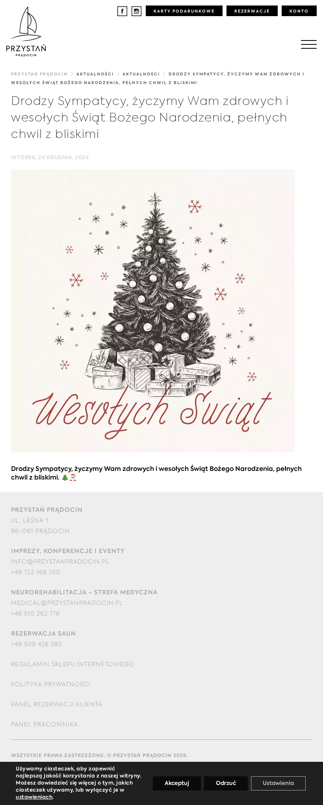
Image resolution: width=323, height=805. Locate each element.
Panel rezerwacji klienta (56, 705)
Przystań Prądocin (39, 74)
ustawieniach (34, 797)
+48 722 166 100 (35, 572)
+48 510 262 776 (35, 614)
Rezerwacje (252, 11)
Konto (299, 11)
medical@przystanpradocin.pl (67, 603)
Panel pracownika (44, 725)
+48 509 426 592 (36, 644)
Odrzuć (226, 783)
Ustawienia (278, 783)
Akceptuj (177, 783)
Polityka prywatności (51, 684)
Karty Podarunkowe (184, 11)
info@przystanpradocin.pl (60, 562)
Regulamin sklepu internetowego (72, 664)
